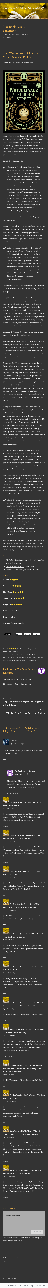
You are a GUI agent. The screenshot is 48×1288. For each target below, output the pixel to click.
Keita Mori (24, 655)
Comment (37, 1232)
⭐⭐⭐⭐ (12, 649)
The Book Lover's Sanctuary (26, 62)
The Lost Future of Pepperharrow (26, 660)
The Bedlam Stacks (34, 657)
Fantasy (35, 649)
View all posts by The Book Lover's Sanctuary (17, 684)
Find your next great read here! (12, 1258)
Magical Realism (13, 651)
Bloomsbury (21, 623)
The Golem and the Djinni (15, 566)
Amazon (14, 623)
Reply (22, 744)
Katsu (18, 655)
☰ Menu (45, 27)
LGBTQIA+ (32, 655)
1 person (12, 760)
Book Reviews (21, 649)
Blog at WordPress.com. (9, 1278)
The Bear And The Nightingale (19, 657)
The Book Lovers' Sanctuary (14, 29)
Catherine (14, 740)
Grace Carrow (12, 655)
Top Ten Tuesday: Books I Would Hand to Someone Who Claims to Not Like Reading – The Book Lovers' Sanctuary (22, 1068)
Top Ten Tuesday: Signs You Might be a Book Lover (23, 702)
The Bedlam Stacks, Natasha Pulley (25, 712)
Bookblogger (28, 649)
